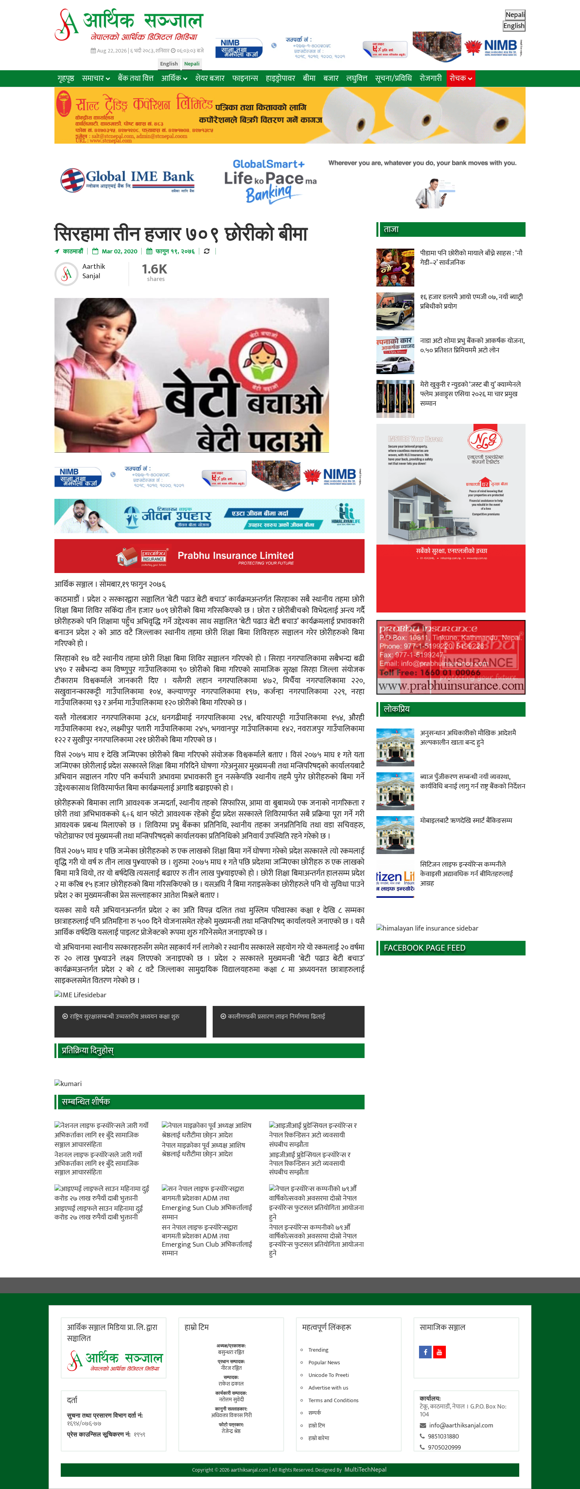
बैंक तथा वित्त (135, 78)
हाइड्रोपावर (280, 78)
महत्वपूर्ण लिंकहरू (326, 1327)
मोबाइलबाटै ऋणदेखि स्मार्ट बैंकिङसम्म (466, 821)
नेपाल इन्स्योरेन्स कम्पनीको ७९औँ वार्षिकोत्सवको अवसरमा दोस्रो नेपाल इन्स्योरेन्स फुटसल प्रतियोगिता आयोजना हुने (316, 1240)
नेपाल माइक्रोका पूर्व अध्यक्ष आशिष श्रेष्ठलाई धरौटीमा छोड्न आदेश (203, 1150)
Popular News (324, 1362)
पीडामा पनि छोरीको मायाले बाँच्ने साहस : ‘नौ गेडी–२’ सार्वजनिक (471, 258)
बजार (331, 78)
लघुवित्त (356, 78)
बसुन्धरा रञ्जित (231, 1352)
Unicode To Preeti (329, 1375)
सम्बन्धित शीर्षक (86, 1102)
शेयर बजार (210, 78)
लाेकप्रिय (397, 709)
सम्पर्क (315, 1413)
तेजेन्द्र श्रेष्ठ (231, 1431)
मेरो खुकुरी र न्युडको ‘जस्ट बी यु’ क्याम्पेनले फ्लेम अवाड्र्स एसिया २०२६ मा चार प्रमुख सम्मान (470, 394)
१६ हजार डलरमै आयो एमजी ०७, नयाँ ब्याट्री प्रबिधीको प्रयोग (471, 302)
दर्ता (72, 1400)
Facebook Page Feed (425, 948)
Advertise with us (328, 1388)
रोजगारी (431, 78)
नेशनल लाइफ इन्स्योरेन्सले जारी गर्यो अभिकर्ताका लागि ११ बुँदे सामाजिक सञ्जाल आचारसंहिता (98, 1163)
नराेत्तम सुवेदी (231, 1399)
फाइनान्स (245, 78)
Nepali (192, 63)
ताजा (391, 229)
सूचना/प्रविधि (393, 78)
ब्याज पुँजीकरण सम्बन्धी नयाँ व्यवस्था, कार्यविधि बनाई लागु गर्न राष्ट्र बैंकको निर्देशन (473, 781)
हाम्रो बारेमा (319, 1438)
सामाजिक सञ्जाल (443, 1327)
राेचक (458, 78)
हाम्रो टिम (317, 1425)
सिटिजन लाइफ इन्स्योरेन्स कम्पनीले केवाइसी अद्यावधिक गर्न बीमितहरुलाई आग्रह (466, 874)
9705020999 (444, 1447)
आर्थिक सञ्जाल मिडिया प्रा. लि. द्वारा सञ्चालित (112, 1333)
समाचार (93, 78)
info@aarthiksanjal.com (461, 1425)
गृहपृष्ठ (66, 78)
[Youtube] (439, 1352)
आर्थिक (171, 78)
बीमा (309, 78)
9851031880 (443, 1436)
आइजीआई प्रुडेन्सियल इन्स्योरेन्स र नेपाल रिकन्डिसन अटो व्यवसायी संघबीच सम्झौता (309, 1163)
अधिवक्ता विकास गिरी (231, 1415)
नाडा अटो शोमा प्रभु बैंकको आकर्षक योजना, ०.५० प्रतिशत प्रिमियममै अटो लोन (472, 345)
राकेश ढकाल (231, 1383)
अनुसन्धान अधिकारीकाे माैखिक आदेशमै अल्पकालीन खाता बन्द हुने (468, 738)
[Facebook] (425, 1352)
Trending (319, 1350)
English (169, 63)
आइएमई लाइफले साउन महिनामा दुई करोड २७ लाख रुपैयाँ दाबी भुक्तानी (98, 1213)
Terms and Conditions (334, 1400)
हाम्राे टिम (197, 1327)
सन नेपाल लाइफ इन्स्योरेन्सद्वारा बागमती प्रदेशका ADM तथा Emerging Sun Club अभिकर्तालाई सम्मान (207, 1240)
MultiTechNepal (365, 1470)
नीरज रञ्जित (231, 1368)
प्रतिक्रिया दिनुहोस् (88, 1050)
